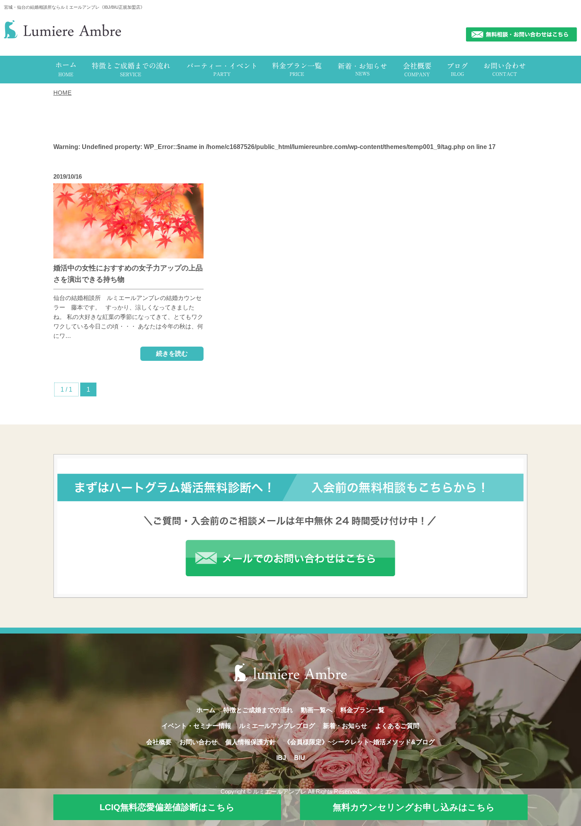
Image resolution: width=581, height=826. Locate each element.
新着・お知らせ (345, 725)
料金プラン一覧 (362, 710)
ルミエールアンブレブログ (277, 725)
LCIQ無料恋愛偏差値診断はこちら (167, 807)
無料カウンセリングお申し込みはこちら (414, 807)
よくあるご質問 (397, 725)
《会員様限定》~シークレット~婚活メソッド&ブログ (359, 742)
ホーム (205, 710)
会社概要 (159, 742)
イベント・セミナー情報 (196, 725)
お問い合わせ (198, 742)
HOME (62, 92)
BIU (299, 757)
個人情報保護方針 (250, 742)
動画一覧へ (316, 710)
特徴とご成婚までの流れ (258, 710)
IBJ (281, 757)
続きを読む (172, 353)
